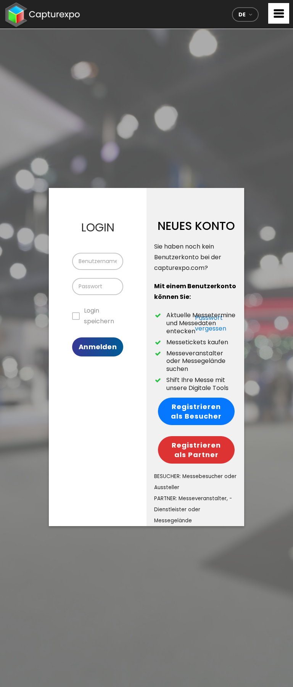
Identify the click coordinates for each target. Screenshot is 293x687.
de (242, 14)
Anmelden (97, 347)
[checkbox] (95, 316)
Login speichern (99, 316)
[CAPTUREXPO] (42, 13)
